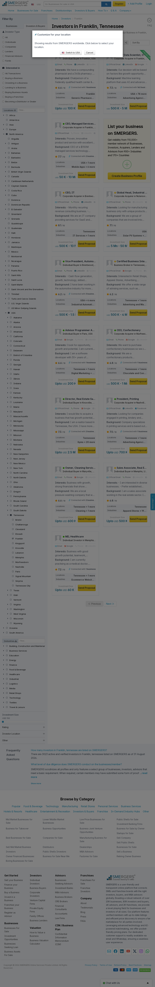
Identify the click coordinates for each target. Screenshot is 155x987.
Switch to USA (72, 52)
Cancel (89, 52)
